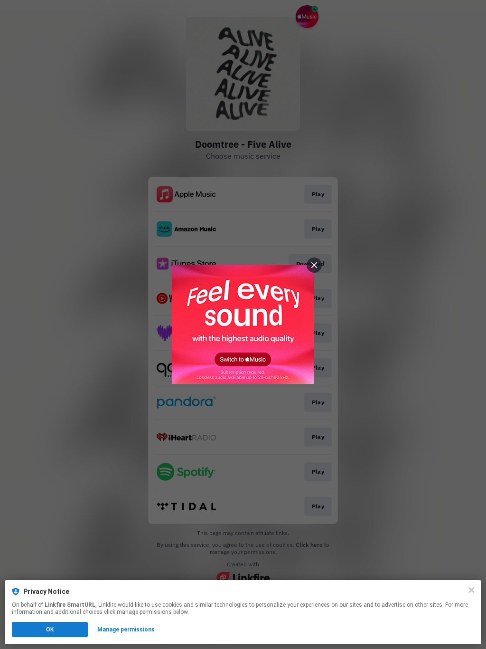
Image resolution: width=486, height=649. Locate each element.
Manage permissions (126, 629)
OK (50, 629)
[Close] (471, 590)
